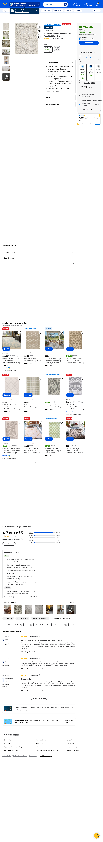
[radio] (48, 49)
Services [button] (20, 11)
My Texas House (49, 30)
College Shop (58, 10)
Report (41, 652)
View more (38, 463)
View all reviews (9, 544)
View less (32, 596)
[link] (71, 609)
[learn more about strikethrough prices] (84, 30)
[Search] (65, 4)
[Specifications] (73, 258)
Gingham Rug (40, 743)
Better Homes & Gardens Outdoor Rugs (47, 750)
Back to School (46, 10)
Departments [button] (8, 11)
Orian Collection (9, 740)
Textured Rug (71, 743)
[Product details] (73, 252)
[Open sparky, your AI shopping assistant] (97, 836)
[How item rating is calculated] (22, 539)
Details (97, 104)
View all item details (53, 91)
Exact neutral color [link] (13, 582)
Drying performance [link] (14, 591)
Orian (37, 747)
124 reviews (20, 536)
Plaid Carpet (7, 743)
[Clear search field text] (60, 4)
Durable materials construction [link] (17, 559)
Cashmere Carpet (41, 740)
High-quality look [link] (13, 565)
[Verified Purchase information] (39, 636)
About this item (9, 245)
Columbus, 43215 (89, 83)
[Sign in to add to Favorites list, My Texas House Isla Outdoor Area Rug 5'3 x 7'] (40, 332)
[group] (53, 38)
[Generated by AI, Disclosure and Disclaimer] (13, 597)
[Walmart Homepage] (5, 4)
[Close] (37, 11)
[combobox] (55, 4)
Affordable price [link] (12, 571)
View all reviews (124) (39, 698)
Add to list (86, 110)
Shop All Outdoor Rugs (11, 750)
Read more (24, 648)
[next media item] (38, 37)
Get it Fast (68, 10)
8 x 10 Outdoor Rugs (73, 750)
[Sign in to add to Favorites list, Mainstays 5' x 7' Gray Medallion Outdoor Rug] (61, 378)
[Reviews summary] (56, 38)
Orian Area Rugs (72, 747)
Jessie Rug (70, 740)
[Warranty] (73, 263)
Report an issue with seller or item (92, 100)
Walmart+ (78, 10)
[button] (75, 4)
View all (72, 602)
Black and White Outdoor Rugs (13, 747)
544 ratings (60, 38)
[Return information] (92, 39)
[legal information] (95, 34)
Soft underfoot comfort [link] (15, 576)
